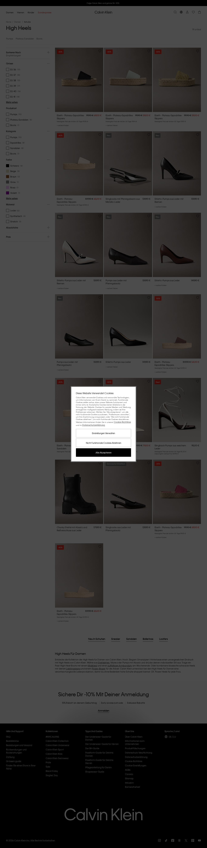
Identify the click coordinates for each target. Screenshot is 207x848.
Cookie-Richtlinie (122, 422)
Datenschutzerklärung (93, 425)
